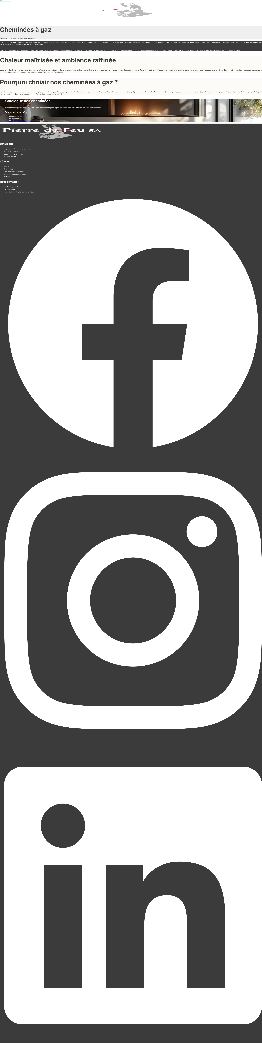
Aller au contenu (5, 1)
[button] (16, 112)
